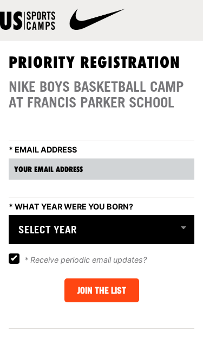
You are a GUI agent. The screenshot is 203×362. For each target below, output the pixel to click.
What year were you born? (71, 206)
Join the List (101, 290)
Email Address (43, 149)
